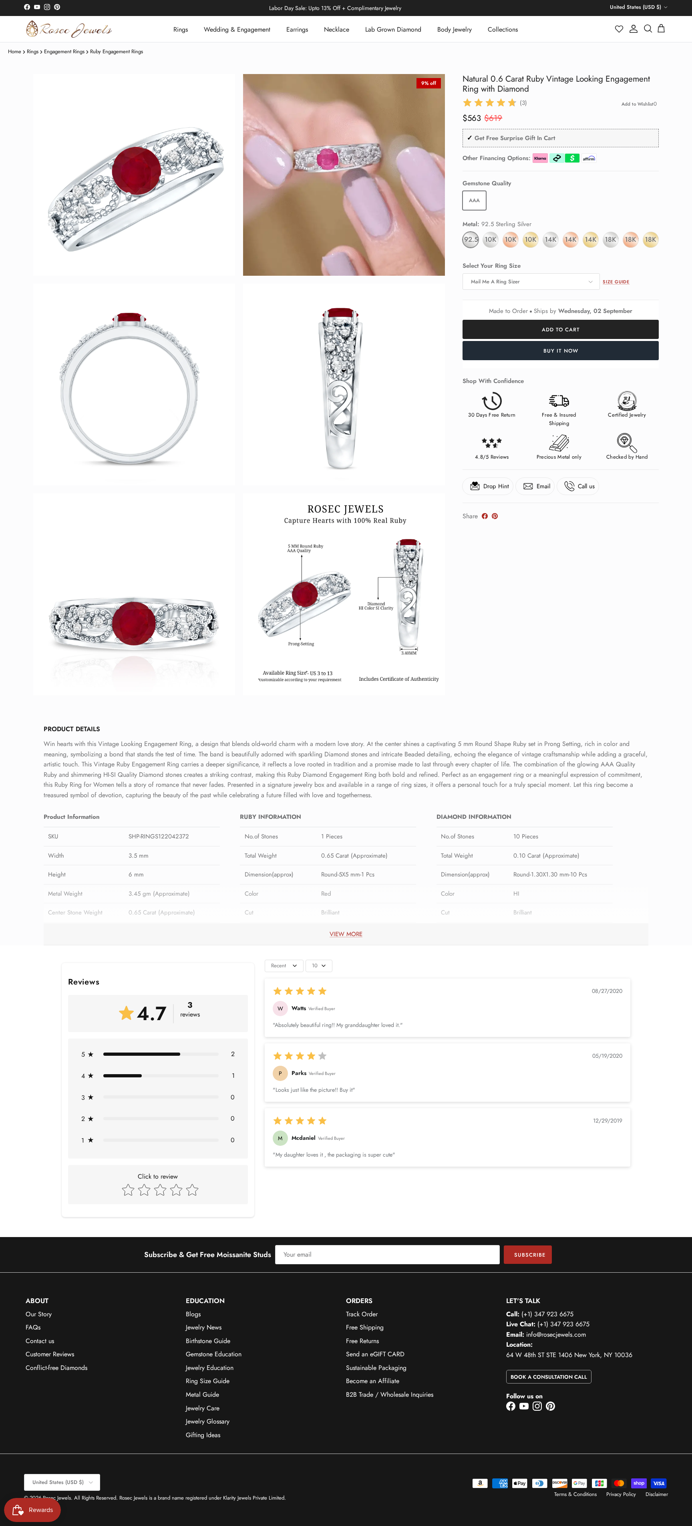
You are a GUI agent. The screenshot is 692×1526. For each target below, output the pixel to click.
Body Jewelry (454, 29)
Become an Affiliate (372, 1381)
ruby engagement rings (116, 51)
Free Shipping (365, 1327)
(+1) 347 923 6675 (547, 1314)
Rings (180, 29)
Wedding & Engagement (237, 29)
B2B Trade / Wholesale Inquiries (389, 1394)
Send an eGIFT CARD (375, 1354)
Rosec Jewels (57, 1498)
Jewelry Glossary (207, 1421)
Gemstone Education (213, 1354)
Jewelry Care (202, 1408)
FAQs (33, 1327)
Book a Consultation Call (549, 1377)
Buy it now (560, 351)
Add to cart (561, 329)
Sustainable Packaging (376, 1367)
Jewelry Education (209, 1367)
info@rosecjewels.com (556, 1334)
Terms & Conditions (575, 1494)
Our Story (39, 1314)
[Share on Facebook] (485, 516)
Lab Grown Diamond (393, 29)
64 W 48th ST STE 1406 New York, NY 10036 (569, 1355)
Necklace (336, 29)
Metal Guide (202, 1394)
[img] (490, 103)
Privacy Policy (621, 1494)
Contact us (40, 1341)
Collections (503, 29)
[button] (619, 29)
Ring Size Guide (207, 1381)
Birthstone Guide (208, 1341)
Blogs (193, 1314)
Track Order (362, 1314)
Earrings (297, 29)
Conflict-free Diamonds (56, 1367)
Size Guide (616, 282)
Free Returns (362, 1341)
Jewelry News (203, 1327)
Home (14, 51)
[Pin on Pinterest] (495, 516)
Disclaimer (657, 1494)
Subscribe (529, 1255)
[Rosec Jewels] (69, 29)
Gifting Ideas (203, 1435)
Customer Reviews (50, 1354)
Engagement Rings (64, 51)
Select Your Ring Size (492, 266)
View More (346, 934)
